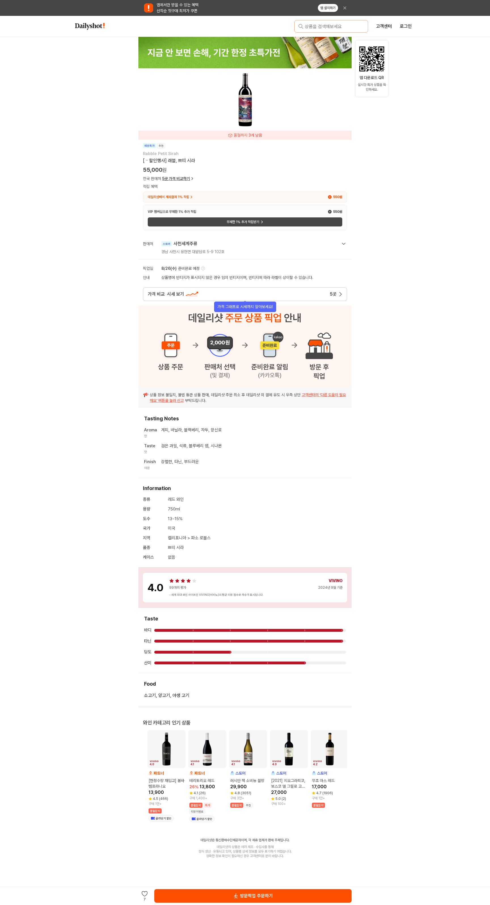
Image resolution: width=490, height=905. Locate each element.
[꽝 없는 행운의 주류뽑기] (245, 52)
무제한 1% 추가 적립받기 (243, 222)
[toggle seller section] (343, 243)
